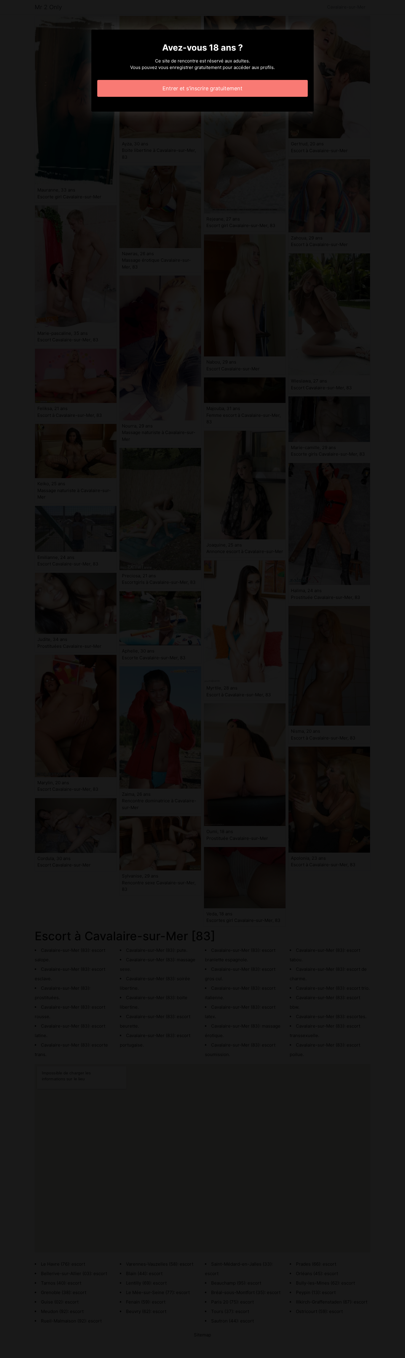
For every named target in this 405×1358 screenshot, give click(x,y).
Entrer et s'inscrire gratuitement (202, 88)
